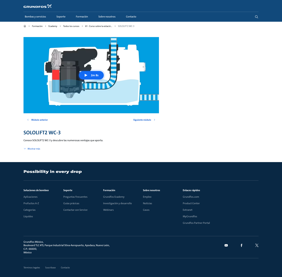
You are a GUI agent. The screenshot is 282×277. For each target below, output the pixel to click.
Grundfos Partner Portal (196, 223)
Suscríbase (50, 267)
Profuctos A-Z (31, 203)
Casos (146, 210)
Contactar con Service (75, 210)
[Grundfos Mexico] (25, 26)
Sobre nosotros (151, 190)
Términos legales (32, 267)
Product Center (191, 203)
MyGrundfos (190, 216)
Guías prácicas (71, 203)
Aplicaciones (31, 196)
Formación (109, 190)
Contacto (65, 267)
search (256, 16)
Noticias (147, 203)
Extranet (187, 210)
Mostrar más (34, 148)
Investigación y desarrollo (117, 203)
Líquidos (28, 216)
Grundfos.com (191, 196)
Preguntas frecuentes (75, 196)
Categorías (30, 210)
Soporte (67, 190)
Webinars (108, 210)
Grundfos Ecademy (114, 196)
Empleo (147, 196)
